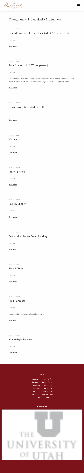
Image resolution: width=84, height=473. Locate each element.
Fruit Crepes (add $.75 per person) (28, 65)
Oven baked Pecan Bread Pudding (28, 236)
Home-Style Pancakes (21, 339)
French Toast (16, 268)
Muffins (13, 139)
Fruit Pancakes (17, 301)
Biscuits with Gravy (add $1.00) (26, 107)
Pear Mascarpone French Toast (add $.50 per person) (39, 33)
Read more (13, 46)
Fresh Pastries (17, 172)
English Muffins (17, 204)
